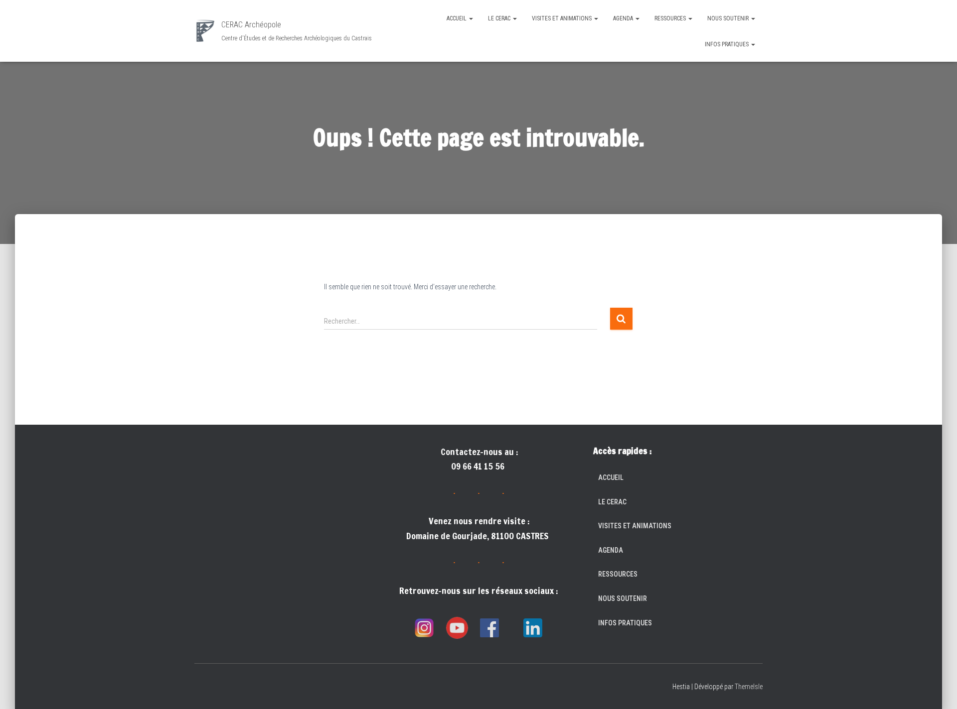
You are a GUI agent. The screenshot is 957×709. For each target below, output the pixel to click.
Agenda (624, 18)
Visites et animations (562, 18)
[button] (470, 18)
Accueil (457, 18)
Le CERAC (500, 18)
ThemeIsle (749, 687)
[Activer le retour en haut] (937, 689)
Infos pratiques (727, 44)
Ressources (670, 18)
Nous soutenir (728, 18)
